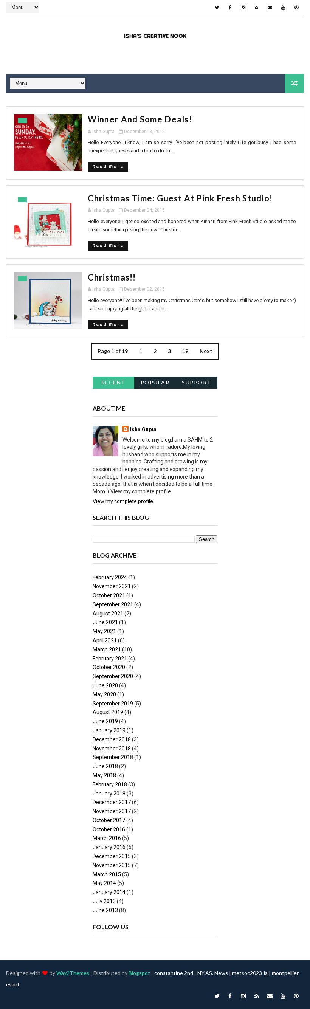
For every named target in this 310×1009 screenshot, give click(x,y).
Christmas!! (112, 277)
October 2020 (109, 667)
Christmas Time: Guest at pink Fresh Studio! (180, 198)
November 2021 (112, 586)
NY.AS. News (212, 973)
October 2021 (109, 595)
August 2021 (108, 614)
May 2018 (104, 775)
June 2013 (105, 910)
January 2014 (109, 892)
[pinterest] (296, 7)
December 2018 (112, 739)
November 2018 (112, 749)
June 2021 (105, 622)
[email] (270, 7)
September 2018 (113, 757)
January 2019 (109, 730)
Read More (108, 166)
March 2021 (107, 649)
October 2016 (109, 829)
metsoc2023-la (250, 973)
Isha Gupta (143, 429)
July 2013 (104, 901)
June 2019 (105, 721)
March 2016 (107, 838)
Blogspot (139, 973)
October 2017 (109, 820)
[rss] (256, 7)
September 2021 (113, 604)
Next (206, 351)
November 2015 (112, 865)
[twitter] (217, 7)
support (196, 382)
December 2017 (112, 802)
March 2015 (107, 874)
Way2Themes (72, 973)
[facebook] (230, 7)
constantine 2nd (173, 973)
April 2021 (105, 640)
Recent (113, 382)
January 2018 (109, 793)
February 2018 (110, 784)
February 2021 (110, 659)
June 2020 (105, 685)
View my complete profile (123, 501)
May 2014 (104, 883)
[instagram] (243, 7)
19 (185, 351)
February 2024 (110, 577)
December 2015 (112, 856)
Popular (155, 382)
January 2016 (109, 847)
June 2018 (105, 766)
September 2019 (113, 704)
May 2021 (104, 631)
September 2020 (113, 676)
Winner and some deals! (140, 119)
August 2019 (108, 712)
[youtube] (283, 7)
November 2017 (112, 811)
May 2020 (104, 694)
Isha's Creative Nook (155, 36)
